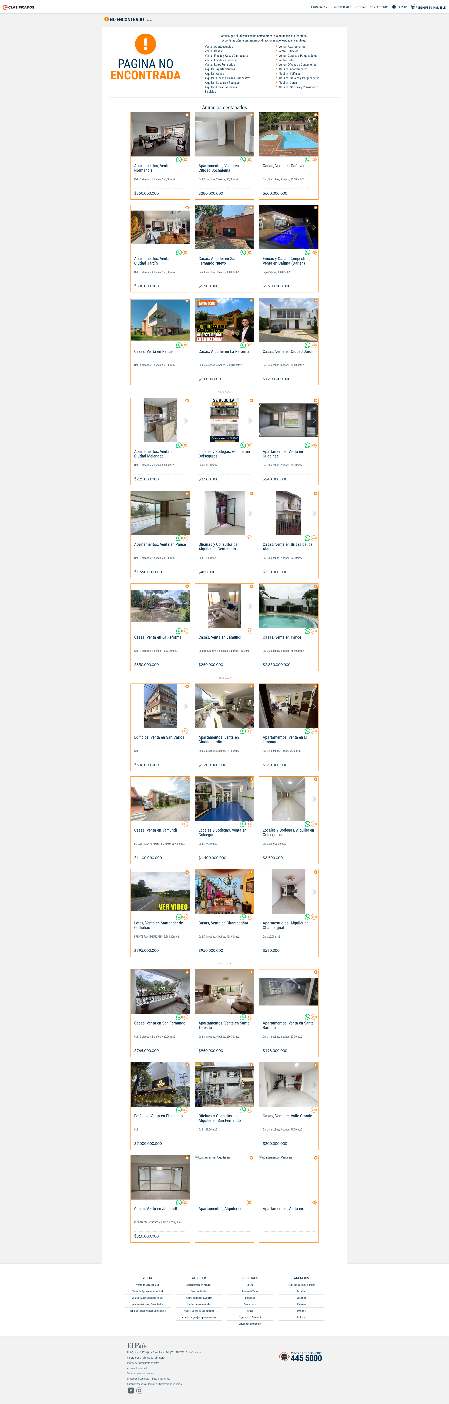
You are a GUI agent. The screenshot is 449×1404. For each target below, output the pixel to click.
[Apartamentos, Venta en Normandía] (160, 134)
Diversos (301, 1310)
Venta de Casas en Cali (147, 1284)
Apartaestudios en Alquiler (199, 1297)
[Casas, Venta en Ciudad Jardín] (288, 320)
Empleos (301, 1304)
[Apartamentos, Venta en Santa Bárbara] (288, 991)
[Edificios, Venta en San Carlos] (160, 706)
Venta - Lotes (287, 60)
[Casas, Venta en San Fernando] (160, 991)
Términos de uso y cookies (140, 1373)
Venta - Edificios (288, 51)
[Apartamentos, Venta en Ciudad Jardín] (160, 227)
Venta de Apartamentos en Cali (147, 1291)
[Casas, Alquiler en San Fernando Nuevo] (224, 227)
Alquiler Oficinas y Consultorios (199, 1310)
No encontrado (126, 19)
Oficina (250, 1284)
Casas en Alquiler (198, 1291)
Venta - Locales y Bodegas (221, 60)
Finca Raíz (318, 7)
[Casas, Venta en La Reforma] (160, 606)
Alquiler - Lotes (288, 82)
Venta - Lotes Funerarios (220, 64)
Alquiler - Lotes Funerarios (221, 87)
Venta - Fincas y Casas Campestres (226, 55)
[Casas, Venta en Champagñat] (224, 891)
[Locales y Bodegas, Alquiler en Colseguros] (224, 420)
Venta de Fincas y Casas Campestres (148, 1310)
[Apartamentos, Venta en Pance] (160, 513)
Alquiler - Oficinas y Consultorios (299, 87)
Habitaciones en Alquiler (199, 1304)
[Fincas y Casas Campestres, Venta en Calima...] (288, 227)
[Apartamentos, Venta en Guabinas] (288, 420)
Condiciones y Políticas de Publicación (146, 1357)
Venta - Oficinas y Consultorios (297, 64)
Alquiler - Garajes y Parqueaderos (299, 78)
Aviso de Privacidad (137, 1368)
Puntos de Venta (250, 1291)
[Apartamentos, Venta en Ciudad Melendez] (160, 420)
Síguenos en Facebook (250, 1317)
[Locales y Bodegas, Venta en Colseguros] (224, 799)
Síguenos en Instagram (250, 1323)
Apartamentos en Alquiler (198, 1284)
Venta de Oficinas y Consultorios (147, 1304)
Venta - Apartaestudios (219, 46)
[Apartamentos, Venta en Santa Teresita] (224, 991)
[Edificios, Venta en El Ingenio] (160, 1084)
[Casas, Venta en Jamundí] (224, 606)
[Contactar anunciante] (185, 161)
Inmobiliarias (342, 7)
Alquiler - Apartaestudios (220, 69)
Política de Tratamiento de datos (143, 1363)
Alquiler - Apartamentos (293, 69)
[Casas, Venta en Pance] (160, 320)
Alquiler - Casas (214, 74)
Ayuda (250, 1310)
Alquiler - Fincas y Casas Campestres (227, 78)
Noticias (360, 7)
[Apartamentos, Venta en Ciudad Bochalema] (224, 134)
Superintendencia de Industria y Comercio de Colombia (154, 1384)
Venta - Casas (213, 51)
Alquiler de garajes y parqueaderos (199, 1317)
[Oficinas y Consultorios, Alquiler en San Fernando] (224, 1084)
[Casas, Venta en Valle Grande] (288, 1084)
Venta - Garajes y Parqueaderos (298, 55)
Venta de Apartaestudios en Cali (147, 1297)
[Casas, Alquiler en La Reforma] (224, 320)
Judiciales (301, 1317)
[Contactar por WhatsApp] (179, 161)
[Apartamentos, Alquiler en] (224, 1177)
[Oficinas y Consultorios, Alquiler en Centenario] (224, 513)
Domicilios (250, 1297)
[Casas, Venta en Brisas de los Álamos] (288, 513)
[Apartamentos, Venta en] (288, 1177)
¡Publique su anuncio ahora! (301, 1284)
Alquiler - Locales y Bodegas (222, 82)
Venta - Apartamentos (292, 46)
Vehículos (301, 1297)
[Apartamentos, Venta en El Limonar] (288, 706)
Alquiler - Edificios (289, 74)
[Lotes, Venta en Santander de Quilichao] (160, 891)
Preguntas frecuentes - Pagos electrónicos (148, 1378)
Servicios (210, 91)
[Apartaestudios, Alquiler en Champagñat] (288, 891)
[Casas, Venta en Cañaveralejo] (288, 134)
